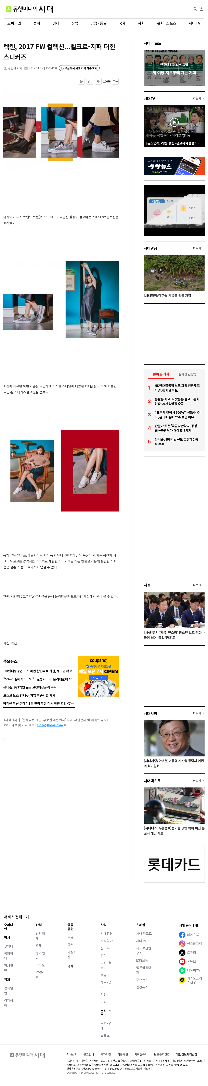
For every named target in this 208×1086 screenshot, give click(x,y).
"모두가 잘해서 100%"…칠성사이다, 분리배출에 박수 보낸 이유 (39, 679)
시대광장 (150, 248)
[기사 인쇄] (81, 81)
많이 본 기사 (161, 373)
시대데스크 (152, 780)
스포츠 (105, 1035)
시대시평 (150, 713)
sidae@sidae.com (50, 724)
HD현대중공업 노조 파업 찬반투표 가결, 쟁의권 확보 (37, 670)
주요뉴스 (142, 979)
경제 (55, 23)
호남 (104, 974)
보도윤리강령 (162, 1054)
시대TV (194, 23)
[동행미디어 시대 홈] (29, 9)
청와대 (8, 946)
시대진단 (107, 933)
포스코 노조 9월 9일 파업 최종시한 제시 (29, 695)
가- (98, 81)
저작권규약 (140, 1054)
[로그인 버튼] (201, 9)
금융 (70, 937)
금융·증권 (99, 23)
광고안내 (88, 1054)
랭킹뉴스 (142, 987)
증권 (70, 944)
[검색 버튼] (195, 9)
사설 (147, 585)
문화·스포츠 (167, 23)
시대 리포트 (152, 43)
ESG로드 (142, 960)
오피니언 (14, 23)
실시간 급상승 (187, 373)
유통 (39, 945)
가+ (115, 81)
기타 (104, 1001)
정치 (36, 23)
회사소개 (72, 1054)
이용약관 (122, 1054)
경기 (104, 955)
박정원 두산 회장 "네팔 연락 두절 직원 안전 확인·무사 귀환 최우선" (39, 703)
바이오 (40, 965)
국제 (122, 23)
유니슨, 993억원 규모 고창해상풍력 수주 (29, 687)
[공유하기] (90, 81)
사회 (141, 23)
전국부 (105, 948)
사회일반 (107, 940)
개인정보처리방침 (186, 1054)
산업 (75, 23)
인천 (104, 994)
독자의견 (106, 1054)
